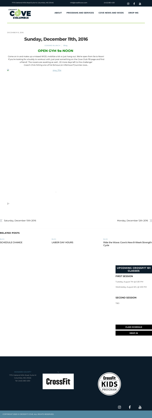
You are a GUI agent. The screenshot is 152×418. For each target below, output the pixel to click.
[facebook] (134, 3)
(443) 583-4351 (109, 3)
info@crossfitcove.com (78, 3)
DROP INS (133, 13)
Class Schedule (133, 327)
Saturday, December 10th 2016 (20, 220)
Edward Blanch (52, 45)
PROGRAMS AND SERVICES (80, 13)
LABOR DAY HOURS (62, 242)
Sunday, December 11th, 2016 (56, 39)
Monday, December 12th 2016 (132, 220)
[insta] (128, 3)
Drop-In (134, 333)
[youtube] (140, 3)
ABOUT (58, 13)
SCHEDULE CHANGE (11, 242)
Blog (65, 45)
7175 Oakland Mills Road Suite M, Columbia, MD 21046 (33, 3)
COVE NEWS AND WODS (111, 13)
